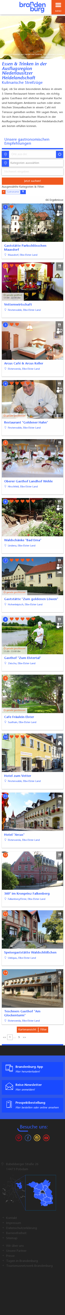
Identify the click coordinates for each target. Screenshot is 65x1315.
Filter (43, 1029)
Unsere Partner (16, 1251)
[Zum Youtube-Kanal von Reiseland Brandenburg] (46, 1139)
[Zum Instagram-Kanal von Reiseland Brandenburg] (37, 1139)
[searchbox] (28, 154)
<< (4, 1037)
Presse (10, 1256)
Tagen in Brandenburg (22, 1261)
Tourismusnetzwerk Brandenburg (29, 1266)
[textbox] (24, 163)
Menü (58, 11)
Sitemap (11, 1238)
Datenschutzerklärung (21, 1228)
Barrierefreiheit (16, 1233)
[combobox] (32, 154)
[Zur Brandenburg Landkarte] (29, 1194)
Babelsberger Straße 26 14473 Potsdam (22, 1167)
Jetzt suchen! (32, 181)
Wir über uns (15, 1246)
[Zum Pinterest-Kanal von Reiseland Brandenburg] (18, 1139)
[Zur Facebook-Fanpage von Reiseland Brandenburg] (27, 1139)
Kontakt (11, 1218)
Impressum (13, 1223)
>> (24, 1037)
